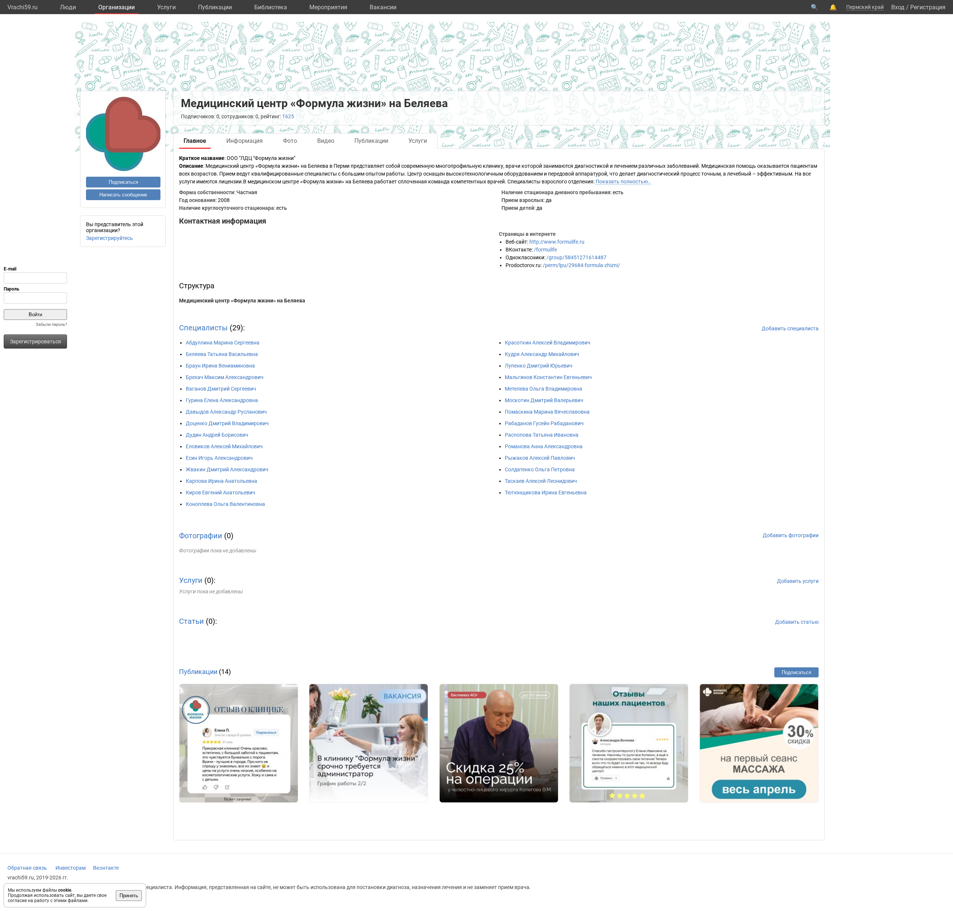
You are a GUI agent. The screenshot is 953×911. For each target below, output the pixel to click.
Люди (68, 7)
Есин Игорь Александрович (219, 458)
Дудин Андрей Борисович (217, 435)
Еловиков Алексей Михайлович (224, 446)
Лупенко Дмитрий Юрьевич (539, 366)
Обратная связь (27, 868)
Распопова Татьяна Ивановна (542, 435)
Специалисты (203, 327)
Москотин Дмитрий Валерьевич (544, 400)
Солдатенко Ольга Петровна (540, 469)
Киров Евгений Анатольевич (220, 492)
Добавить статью (797, 622)
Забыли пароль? (51, 324)
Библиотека (270, 7)
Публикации (215, 7)
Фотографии (200, 535)
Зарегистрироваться (35, 341)
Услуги (166, 7)
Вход (898, 7)
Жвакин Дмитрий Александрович (227, 469)
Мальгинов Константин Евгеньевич (548, 377)
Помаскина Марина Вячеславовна (547, 412)
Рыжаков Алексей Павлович (540, 458)
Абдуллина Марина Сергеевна (222, 343)
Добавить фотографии (791, 535)
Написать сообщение (123, 195)
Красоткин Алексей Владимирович (547, 343)
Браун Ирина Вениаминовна (220, 366)
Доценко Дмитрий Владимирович (227, 423)
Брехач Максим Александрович (225, 377)
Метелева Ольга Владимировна (543, 389)
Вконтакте (106, 868)
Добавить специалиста (790, 328)
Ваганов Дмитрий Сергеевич (221, 389)
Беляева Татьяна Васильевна (222, 354)
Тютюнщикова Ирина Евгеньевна (546, 492)
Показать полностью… (623, 182)
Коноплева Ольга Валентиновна (225, 504)
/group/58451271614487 (576, 257)
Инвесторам (70, 868)
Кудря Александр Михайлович (542, 354)
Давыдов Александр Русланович (226, 412)
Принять (128, 895)
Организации (116, 7)
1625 (288, 116)
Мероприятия (328, 7)
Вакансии (383, 7)
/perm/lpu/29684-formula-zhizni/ (581, 265)
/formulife (545, 250)
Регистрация (928, 7)
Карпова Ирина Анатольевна (221, 481)
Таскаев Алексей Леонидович (541, 481)
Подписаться (123, 182)
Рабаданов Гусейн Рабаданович (544, 423)
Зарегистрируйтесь (109, 238)
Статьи (191, 621)
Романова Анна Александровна (544, 446)
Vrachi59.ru (22, 7)
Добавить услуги (798, 581)
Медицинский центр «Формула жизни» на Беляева (242, 301)
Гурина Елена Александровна (222, 400)
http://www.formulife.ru (556, 242)
